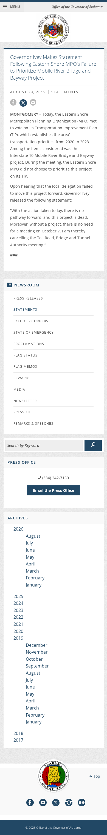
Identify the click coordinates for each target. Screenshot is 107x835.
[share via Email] (34, 103)
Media (19, 389)
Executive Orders (30, 321)
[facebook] (30, 803)
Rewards (22, 378)
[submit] (93, 445)
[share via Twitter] (24, 103)
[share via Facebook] (14, 103)
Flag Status (25, 355)
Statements (25, 309)
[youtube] (43, 803)
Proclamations (28, 344)
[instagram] (68, 803)
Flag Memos (25, 366)
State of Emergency (33, 332)
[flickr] (81, 803)
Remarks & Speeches (33, 423)
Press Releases (28, 298)
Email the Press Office (53, 490)
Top (96, 776)
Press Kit (22, 412)
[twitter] (56, 803)
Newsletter (25, 401)
